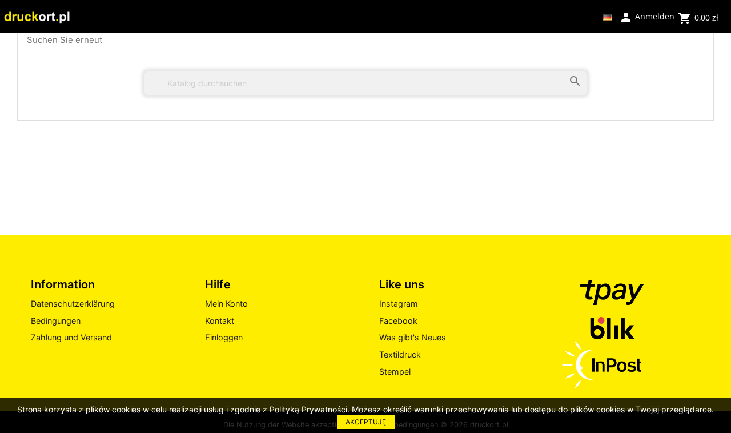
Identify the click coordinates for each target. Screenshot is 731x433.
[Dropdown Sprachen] (608, 16)
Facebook (398, 321)
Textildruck (400, 354)
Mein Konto (226, 303)
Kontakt (219, 321)
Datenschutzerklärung (73, 303)
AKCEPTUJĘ (366, 422)
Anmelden (646, 16)
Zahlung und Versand (71, 337)
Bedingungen (56, 321)
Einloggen (224, 337)
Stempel (395, 371)
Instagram (398, 303)
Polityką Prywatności (308, 409)
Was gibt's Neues (412, 337)
